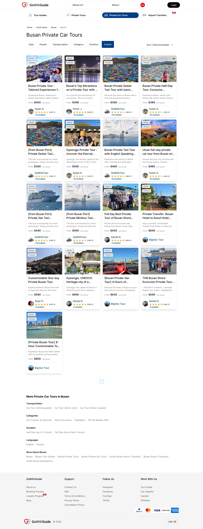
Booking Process (35, 491)
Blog (28, 500)
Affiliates (145, 500)
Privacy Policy (71, 500)
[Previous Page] (96, 381)
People (43, 44)
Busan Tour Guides (45, 456)
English (108, 44)
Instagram (108, 487)
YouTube (107, 496)
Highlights (80, 420)
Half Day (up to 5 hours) (39, 432)
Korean (40, 444)
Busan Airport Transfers (156, 456)
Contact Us (70, 487)
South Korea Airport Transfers (125, 456)
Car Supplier (147, 491)
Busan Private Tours (68, 456)
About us (31, 487)
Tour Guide (146, 487)
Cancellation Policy (74, 504)
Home (29, 27)
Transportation (60, 44)
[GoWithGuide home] (35, 5)
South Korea (41, 27)
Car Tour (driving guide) (39, 407)
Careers (145, 496)
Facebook (108, 491)
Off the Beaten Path (98, 420)
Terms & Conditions (74, 496)
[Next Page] (107, 381)
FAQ (66, 491)
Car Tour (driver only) (65, 407)
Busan (54, 27)
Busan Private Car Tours (94, 456)
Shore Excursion (63, 420)
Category (79, 44)
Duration (93, 44)
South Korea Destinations (39, 461)
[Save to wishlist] (59, 59)
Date (31, 44)
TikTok (106, 500)
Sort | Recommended (158, 44)
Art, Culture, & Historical (39, 420)
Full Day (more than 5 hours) (70, 432)
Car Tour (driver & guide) (93, 407)
